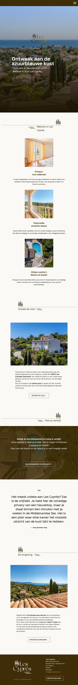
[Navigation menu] (74, 3)
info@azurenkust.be (53, 672)
